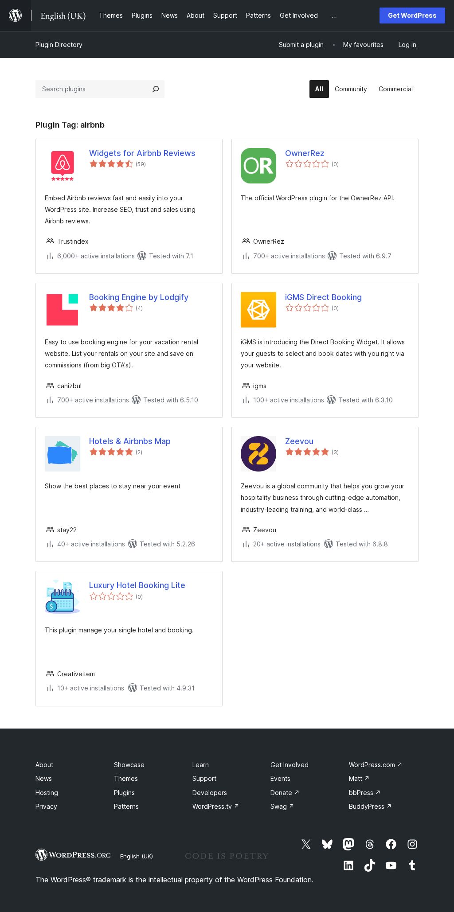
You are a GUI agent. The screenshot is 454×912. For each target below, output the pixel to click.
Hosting (46, 792)
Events (280, 778)
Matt (359, 778)
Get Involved (289, 764)
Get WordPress (412, 15)
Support (204, 778)
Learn (200, 764)
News (43, 778)
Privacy (46, 806)
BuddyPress (370, 806)
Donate (285, 792)
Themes (126, 778)
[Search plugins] (155, 89)
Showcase (129, 764)
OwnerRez (305, 153)
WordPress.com (376, 764)
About (44, 764)
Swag (282, 806)
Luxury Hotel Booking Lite (137, 585)
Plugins (124, 792)
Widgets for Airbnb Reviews (142, 153)
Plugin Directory (58, 44)
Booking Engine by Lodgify (138, 297)
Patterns (126, 806)
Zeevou (299, 441)
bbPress (365, 792)
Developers (209, 792)
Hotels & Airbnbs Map (130, 441)
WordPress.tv (215, 806)
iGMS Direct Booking (323, 297)
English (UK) (136, 856)
